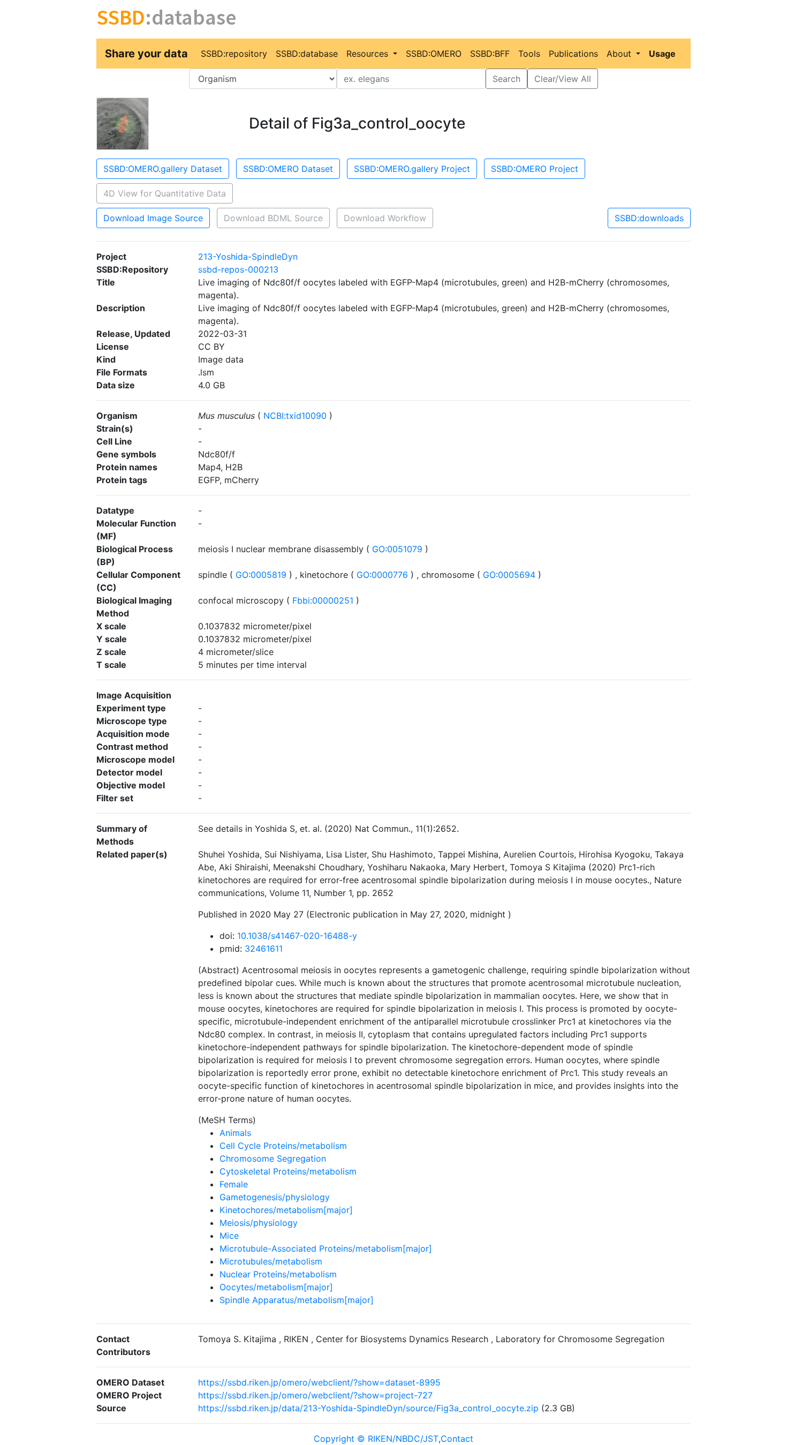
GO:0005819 (261, 574)
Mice (229, 1235)
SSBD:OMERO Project (534, 168)
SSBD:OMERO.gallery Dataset (162, 168)
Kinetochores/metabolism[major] (286, 1210)
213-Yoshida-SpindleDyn (248, 256)
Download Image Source (153, 218)
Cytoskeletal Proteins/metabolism (288, 1171)
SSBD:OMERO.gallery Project (412, 168)
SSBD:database (307, 53)
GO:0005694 (509, 574)
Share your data (146, 53)
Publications (573, 53)
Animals (235, 1132)
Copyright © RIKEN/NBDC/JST (376, 1438)
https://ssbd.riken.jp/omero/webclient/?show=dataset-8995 (319, 1382)
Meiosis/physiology (259, 1222)
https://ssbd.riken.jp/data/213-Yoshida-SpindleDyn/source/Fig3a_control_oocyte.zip (368, 1408)
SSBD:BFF (490, 53)
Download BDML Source (273, 218)
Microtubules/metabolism (271, 1261)
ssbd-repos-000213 (238, 269)
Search (506, 78)
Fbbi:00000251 (323, 600)
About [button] (620, 53)
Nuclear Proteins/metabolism (278, 1274)
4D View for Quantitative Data (164, 193)
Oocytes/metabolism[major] (276, 1287)
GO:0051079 (397, 549)
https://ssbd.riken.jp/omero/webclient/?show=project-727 (315, 1395)
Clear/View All (562, 78)
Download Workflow (385, 218)
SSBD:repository (234, 53)
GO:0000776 (382, 574)
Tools (529, 53)
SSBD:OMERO (433, 53)
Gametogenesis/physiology (275, 1197)
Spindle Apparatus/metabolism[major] (297, 1300)
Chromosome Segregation (273, 1158)
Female (234, 1184)
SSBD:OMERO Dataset (288, 168)
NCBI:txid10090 (295, 415)
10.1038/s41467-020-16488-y (297, 935)
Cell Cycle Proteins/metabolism (283, 1145)
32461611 (264, 948)
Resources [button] (368, 53)
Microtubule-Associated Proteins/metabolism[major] (326, 1248)
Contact (457, 1438)
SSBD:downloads (649, 218)
